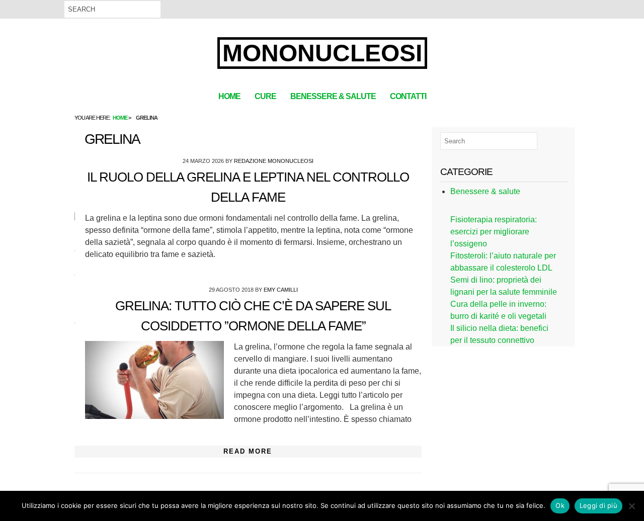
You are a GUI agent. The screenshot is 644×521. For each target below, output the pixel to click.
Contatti (408, 96)
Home (229, 96)
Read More (247, 451)
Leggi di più (598, 505)
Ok (560, 505)
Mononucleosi (322, 53)
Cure (265, 96)
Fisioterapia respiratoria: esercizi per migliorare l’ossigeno (493, 231)
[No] (631, 506)
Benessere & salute (333, 96)
